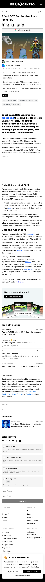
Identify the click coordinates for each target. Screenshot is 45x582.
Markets (9, 12)
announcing (30, 234)
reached (28, 262)
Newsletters (31, 523)
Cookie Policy (33, 567)
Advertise (5, 511)
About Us (5, 517)
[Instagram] (22, 25)
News (4, 12)
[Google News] (20, 441)
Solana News (6, 551)
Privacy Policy (16, 394)
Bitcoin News (6, 535)
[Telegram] (13, 25)
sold (9, 208)
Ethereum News (7, 541)
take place (28, 269)
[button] (22, 448)
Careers (4, 520)
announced (8, 118)
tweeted (20, 250)
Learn (29, 514)
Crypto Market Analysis (9, 538)
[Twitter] (8, 25)
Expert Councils (32, 520)
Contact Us (5, 514)
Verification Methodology (31, 533)
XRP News (5, 532)
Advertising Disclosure (34, 538)
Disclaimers (30, 394)
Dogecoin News (7, 548)
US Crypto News (7, 545)
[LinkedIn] (18, 25)
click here (19, 282)
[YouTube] (3, 25)
